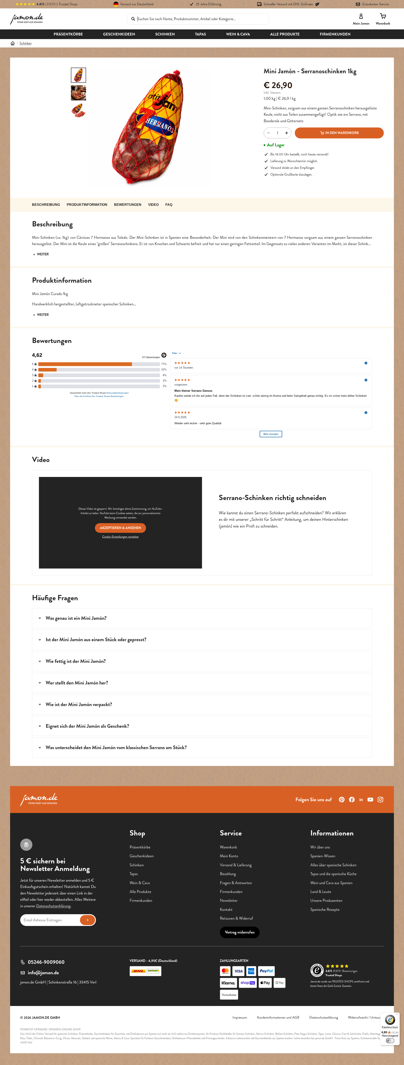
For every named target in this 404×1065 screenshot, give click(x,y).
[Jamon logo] (26, 19)
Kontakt (226, 909)
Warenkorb (228, 847)
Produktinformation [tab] (87, 204)
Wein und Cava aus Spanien (331, 883)
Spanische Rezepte (325, 909)
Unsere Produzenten (326, 900)
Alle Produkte (140, 891)
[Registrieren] (87, 920)
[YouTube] (370, 799)
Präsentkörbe (140, 847)
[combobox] (192, 18)
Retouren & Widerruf (236, 918)
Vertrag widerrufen (240, 932)
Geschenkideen (142, 856)
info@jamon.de (43, 972)
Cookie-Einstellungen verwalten (120, 536)
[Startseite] (12, 43)
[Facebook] (351, 799)
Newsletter (229, 900)
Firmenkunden (141, 900)
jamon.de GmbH (46, 1017)
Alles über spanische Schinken (333, 865)
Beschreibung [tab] (46, 204)
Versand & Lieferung (236, 865)
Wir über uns (320, 847)
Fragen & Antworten (236, 883)
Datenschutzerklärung (53, 906)
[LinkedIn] (361, 799)
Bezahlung (228, 874)
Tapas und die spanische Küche (333, 874)
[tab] (78, 75)
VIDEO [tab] (153, 204)
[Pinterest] (341, 799)
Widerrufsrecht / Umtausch (366, 1017)
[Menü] (397, 1015)
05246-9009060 (46, 962)
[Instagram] (380, 799)
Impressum (240, 1017)
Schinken (26, 43)
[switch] (390, 1040)
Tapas (134, 874)
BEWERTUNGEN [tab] (127, 204)
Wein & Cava (140, 883)
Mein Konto (229, 856)
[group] (149, 128)
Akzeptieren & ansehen (120, 527)
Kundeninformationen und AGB (278, 1017)
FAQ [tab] (168, 204)
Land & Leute (320, 891)
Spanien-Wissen (322, 856)
